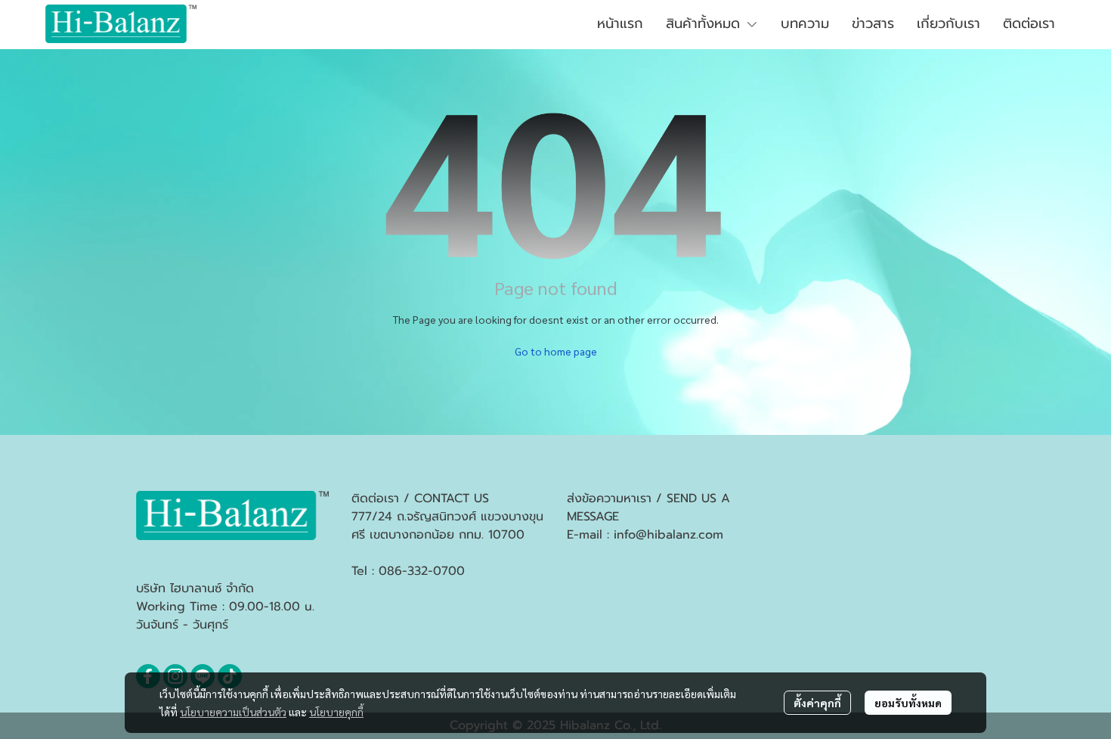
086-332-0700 (422, 571)
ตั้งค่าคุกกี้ (817, 703)
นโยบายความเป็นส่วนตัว (233, 712)
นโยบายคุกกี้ (336, 712)
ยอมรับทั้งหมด (908, 703)
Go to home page (556, 351)
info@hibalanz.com (668, 535)
